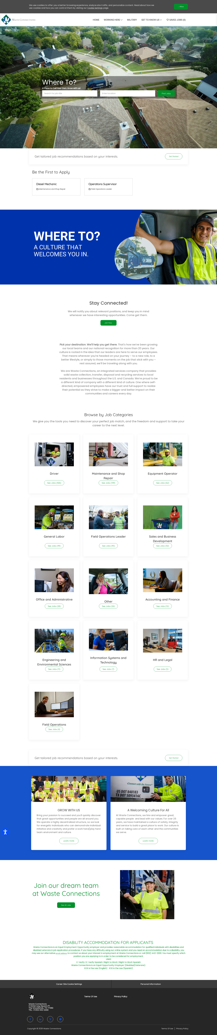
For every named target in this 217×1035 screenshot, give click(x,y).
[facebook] (30, 1019)
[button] (166, 93)
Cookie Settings (95, 8)
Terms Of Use (90, 996)
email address (61, 953)
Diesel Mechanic (46, 184)
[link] (108, 323)
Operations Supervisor (103, 184)
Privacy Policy (120, 996)
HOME (96, 19)
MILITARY (132, 19)
